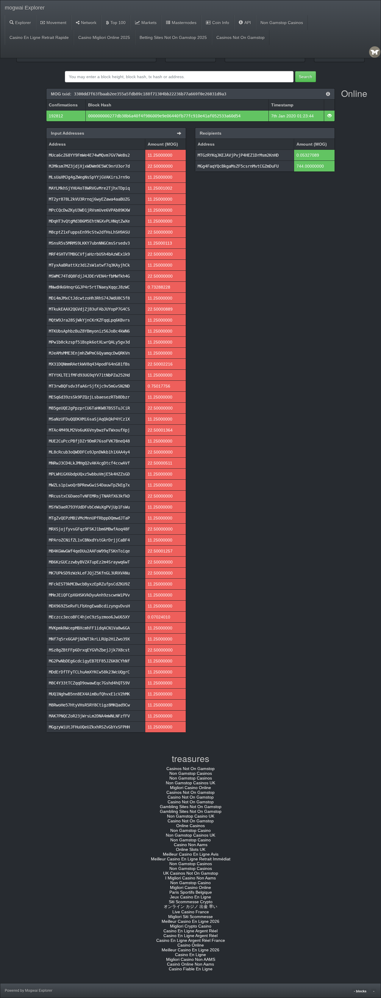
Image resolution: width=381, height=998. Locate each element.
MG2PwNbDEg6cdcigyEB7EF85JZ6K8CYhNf (89, 661)
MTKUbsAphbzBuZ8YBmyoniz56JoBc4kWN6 (89, 331)
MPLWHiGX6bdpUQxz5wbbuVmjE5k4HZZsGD (89, 474)
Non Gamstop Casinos (281, 22)
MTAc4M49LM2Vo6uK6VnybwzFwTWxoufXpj (89, 430)
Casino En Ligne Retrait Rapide (39, 37)
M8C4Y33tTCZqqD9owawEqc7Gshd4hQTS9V (89, 683)
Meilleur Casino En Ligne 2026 (190, 921)
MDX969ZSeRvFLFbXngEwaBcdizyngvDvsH (89, 606)
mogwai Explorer (25, 8)
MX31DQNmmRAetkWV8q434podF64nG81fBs (89, 364)
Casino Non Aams (190, 844)
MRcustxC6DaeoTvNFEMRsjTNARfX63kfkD (89, 496)
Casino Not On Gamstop (191, 797)
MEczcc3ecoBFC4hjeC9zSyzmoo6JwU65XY (89, 617)
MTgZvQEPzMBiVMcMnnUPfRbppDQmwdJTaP (89, 518)
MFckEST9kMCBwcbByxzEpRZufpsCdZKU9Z (89, 584)
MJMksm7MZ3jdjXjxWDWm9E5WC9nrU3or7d (89, 166)
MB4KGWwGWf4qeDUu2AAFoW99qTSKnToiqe (89, 551)
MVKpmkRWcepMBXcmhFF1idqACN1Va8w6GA (89, 628)
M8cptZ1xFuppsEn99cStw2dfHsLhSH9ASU (89, 232)
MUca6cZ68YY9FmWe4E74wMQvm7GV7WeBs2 (89, 155)
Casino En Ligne (190, 954)
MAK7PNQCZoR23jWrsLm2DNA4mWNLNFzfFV (89, 716)
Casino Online (190, 945)
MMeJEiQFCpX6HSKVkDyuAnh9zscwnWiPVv (89, 595)
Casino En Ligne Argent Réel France (190, 940)
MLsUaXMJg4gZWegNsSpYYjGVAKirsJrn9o (89, 177)
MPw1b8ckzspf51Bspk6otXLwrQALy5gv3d (89, 342)
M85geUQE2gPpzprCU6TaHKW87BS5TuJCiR (89, 408)
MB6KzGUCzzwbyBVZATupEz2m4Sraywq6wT (89, 562)
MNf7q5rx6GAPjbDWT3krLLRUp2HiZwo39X (89, 639)
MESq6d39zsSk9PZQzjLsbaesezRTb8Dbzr (89, 397)
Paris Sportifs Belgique (190, 892)
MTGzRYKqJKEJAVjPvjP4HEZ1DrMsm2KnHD (238, 155)
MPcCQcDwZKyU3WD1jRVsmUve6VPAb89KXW (89, 210)
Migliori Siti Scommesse (190, 916)
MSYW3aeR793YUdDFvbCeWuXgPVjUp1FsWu (89, 507)
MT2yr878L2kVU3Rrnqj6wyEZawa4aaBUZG (89, 199)
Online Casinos (190, 825)
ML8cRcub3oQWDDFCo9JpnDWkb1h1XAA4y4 (89, 452)
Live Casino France (190, 911)
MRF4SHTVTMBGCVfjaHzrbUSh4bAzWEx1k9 (89, 254)
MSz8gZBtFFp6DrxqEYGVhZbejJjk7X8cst (89, 650)
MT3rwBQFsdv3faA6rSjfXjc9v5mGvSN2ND (89, 386)
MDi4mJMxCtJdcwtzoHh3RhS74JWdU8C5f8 (89, 298)
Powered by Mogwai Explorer (28, 990)
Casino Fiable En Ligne (191, 968)
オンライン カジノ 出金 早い (190, 906)
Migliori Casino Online (190, 787)
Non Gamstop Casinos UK (190, 782)
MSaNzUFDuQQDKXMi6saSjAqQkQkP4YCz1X (89, 419)
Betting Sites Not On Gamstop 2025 (173, 37)
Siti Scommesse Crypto (191, 901)
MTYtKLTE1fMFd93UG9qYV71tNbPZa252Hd (89, 375)
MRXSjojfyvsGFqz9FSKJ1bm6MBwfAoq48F (89, 529)
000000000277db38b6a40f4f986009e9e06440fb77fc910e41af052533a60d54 (164, 116)
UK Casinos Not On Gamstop (190, 873)
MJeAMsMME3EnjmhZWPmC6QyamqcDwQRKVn (89, 353)
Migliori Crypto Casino (190, 926)
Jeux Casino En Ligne (190, 897)
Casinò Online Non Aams (190, 964)
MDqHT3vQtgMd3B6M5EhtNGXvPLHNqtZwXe (89, 221)
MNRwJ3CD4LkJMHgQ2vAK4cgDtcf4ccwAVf (89, 463)
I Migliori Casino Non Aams (190, 878)
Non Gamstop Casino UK (190, 816)
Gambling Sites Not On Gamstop (190, 806)
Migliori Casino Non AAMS (190, 959)
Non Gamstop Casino (190, 830)
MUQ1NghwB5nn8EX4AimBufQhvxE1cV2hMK (89, 694)
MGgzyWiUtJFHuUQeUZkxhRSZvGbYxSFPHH (89, 727)
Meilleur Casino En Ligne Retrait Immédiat (190, 859)
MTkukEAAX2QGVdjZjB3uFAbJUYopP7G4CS (89, 309)
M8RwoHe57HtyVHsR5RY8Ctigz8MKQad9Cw (89, 705)
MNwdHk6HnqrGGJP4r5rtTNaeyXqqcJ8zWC (89, 287)
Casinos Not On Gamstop (240, 37)
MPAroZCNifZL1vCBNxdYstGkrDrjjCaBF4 (89, 540)
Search (305, 76)
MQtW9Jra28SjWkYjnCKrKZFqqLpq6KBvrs (89, 320)
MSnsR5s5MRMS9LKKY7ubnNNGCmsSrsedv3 (89, 243)
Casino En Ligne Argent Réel (190, 930)
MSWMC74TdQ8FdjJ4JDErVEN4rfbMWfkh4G (89, 276)
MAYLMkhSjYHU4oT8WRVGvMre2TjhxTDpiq (89, 188)
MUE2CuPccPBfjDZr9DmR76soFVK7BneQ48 (89, 441)
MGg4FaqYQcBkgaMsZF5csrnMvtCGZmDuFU (238, 166)
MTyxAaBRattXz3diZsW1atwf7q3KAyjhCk (89, 265)
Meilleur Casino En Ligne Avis (190, 854)
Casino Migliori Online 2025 (104, 37)
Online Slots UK (190, 849)
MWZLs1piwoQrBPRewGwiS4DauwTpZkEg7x (89, 485)
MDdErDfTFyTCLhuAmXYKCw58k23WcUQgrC (89, 672)
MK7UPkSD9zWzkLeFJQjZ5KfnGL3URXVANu (89, 573)
